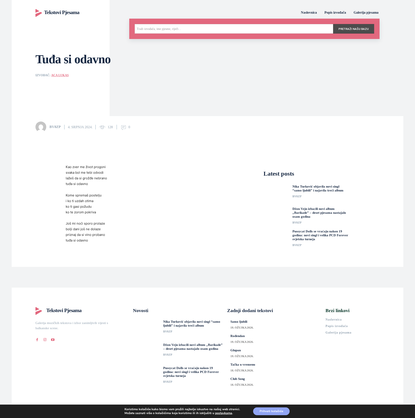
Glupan (235, 350)
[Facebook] (37, 339)
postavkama (223, 413)
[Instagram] (45, 339)
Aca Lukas (60, 75)
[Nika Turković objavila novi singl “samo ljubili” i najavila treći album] (276, 192)
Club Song (237, 379)
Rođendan (237, 336)
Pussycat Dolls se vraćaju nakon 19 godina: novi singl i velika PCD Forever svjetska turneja (320, 235)
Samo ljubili (238, 321)
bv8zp (55, 127)
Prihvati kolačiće (271, 411)
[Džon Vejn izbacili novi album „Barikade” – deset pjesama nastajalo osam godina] (276, 215)
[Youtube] (52, 339)
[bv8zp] (42, 127)
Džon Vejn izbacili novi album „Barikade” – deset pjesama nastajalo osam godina (319, 212)
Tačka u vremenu (242, 364)
